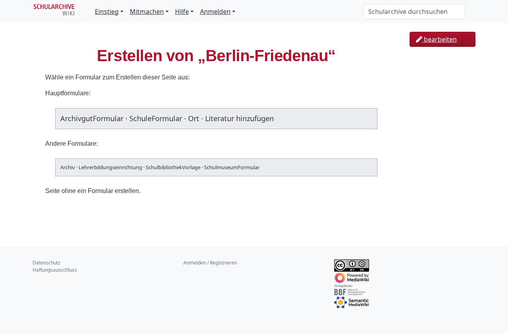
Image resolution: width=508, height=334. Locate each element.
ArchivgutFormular (91, 118)
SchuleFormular (155, 118)
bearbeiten (439, 39)
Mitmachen (147, 11)
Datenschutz (46, 262)
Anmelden (215, 11)
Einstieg (107, 11)
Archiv (67, 167)
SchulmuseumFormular (232, 167)
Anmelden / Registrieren (210, 262)
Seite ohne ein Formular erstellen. (92, 190)
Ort (193, 118)
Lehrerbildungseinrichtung (110, 167)
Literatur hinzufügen (239, 118)
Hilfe (182, 11)
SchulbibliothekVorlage (173, 167)
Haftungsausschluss (55, 269)
